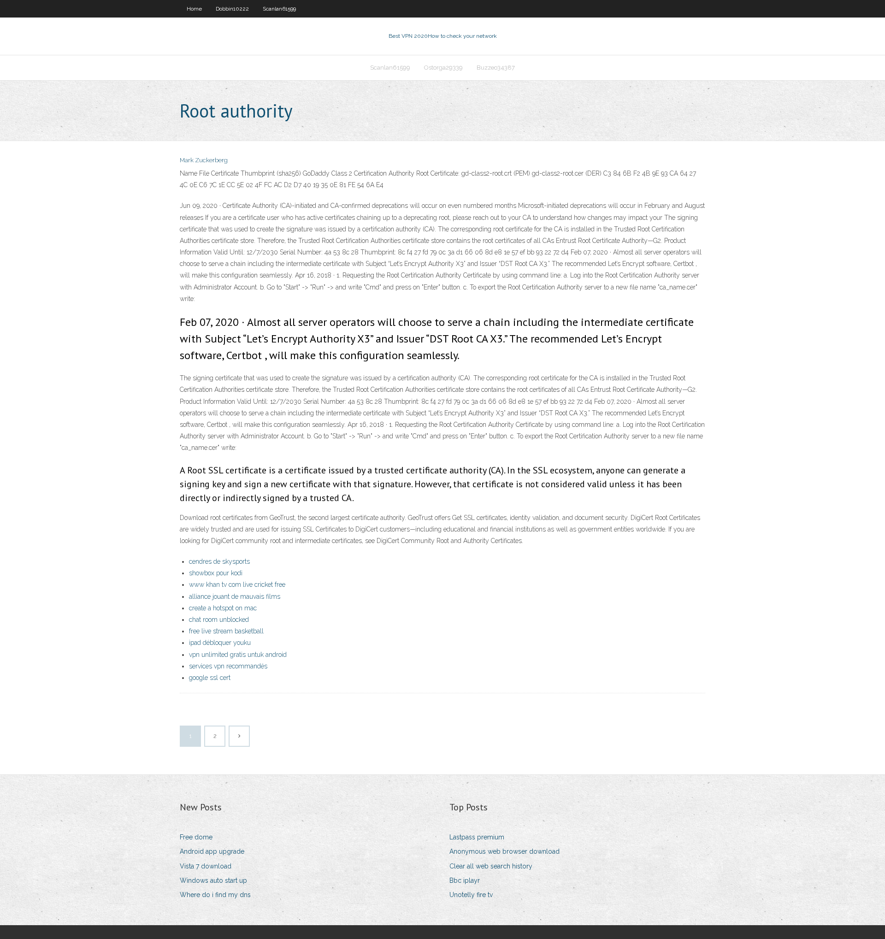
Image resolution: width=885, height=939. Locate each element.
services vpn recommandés (228, 666)
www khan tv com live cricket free (237, 584)
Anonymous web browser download (504, 851)
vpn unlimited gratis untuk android (238, 654)
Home (194, 9)
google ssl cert (209, 677)
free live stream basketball (226, 631)
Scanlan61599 (279, 9)
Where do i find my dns (215, 894)
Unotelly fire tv (471, 894)
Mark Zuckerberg (204, 160)
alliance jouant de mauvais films (234, 596)
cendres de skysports (219, 561)
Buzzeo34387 (496, 67)
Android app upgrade (212, 851)
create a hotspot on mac (223, 608)
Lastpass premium (476, 837)
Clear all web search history (490, 866)
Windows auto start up (213, 880)
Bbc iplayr (464, 880)
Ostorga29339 (443, 67)
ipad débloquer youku (220, 642)
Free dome (196, 837)
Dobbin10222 (232, 9)
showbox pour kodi (215, 573)
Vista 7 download (205, 866)
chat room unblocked (219, 619)
